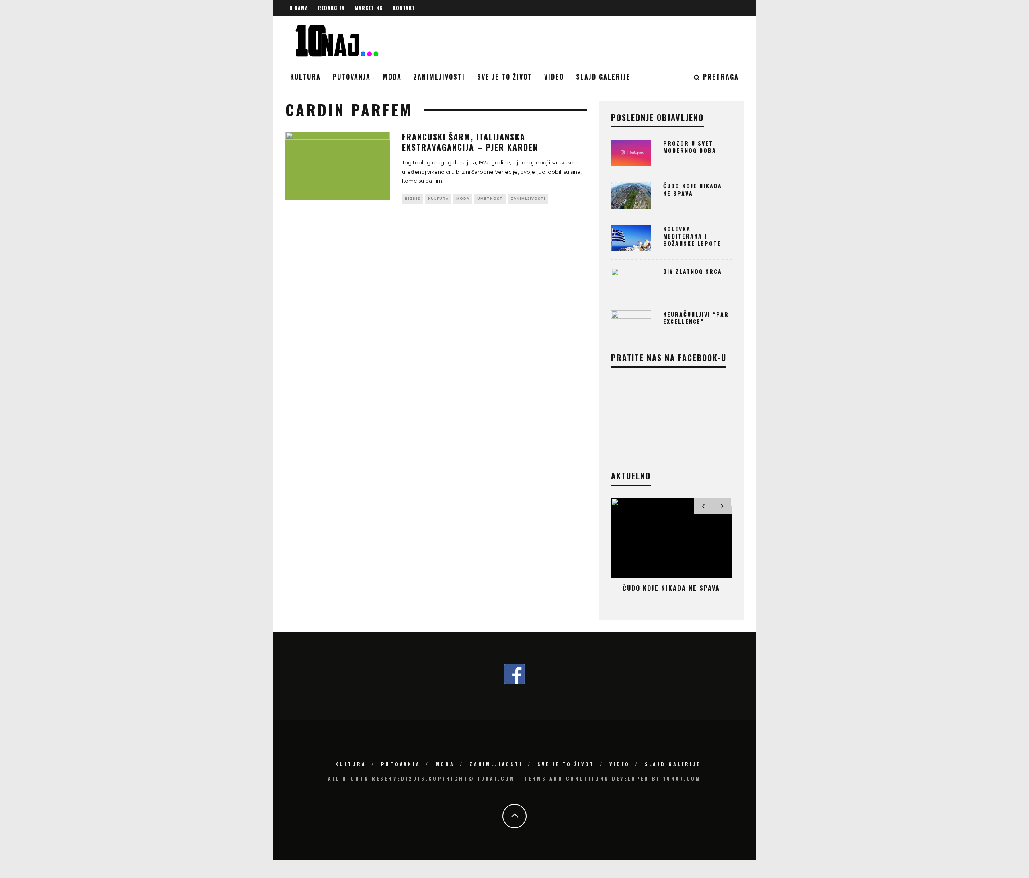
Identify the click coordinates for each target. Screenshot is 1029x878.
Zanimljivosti (439, 77)
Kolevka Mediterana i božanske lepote (692, 235)
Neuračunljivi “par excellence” (696, 317)
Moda (392, 77)
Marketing (369, 7)
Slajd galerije (603, 77)
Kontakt (404, 7)
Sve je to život (504, 77)
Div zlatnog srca (692, 271)
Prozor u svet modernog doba (689, 146)
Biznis (412, 199)
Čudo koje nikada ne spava (692, 189)
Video (554, 77)
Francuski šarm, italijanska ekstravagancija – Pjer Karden (470, 142)
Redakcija (331, 7)
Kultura (305, 77)
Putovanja (352, 77)
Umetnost (490, 199)
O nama (298, 7)
